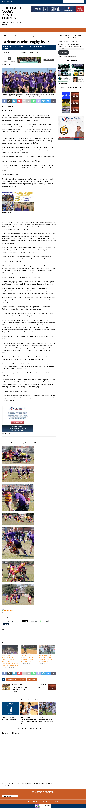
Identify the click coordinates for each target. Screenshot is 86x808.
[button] (29, 80)
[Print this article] (28, 101)
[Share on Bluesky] (48, 101)
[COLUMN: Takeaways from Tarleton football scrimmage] (47, 708)
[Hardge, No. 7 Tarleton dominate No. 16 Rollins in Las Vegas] (29, 708)
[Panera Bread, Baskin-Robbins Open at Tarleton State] (66, 109)
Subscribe (63, 53)
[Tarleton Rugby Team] (29, 92)
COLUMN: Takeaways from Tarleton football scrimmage (46, 720)
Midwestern (12, 680)
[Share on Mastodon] (38, 101)
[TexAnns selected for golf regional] (10, 708)
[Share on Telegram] (43, 101)
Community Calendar (64, 30)
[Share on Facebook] (4, 101)
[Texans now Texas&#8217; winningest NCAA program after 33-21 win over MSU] (47, 649)
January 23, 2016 (10, 52)
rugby (22, 680)
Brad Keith (22, 52)
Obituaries (38, 30)
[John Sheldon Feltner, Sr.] (75, 109)
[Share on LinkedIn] (14, 101)
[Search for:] (73, 2)
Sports (20, 30)
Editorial (48, 30)
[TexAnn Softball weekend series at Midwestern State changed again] (29, 649)
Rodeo (28, 30)
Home (3, 30)
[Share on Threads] (53, 101)
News (10, 30)
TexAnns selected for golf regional (9, 718)
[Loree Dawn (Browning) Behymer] (75, 102)
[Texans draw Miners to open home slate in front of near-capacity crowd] (66, 102)
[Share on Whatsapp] (33, 101)
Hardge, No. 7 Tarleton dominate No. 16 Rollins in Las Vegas (28, 720)
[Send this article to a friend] (24, 101)
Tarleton (31, 680)
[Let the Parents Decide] (66, 95)
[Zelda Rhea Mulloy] (75, 95)
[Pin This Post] (19, 101)
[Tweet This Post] (9, 101)
